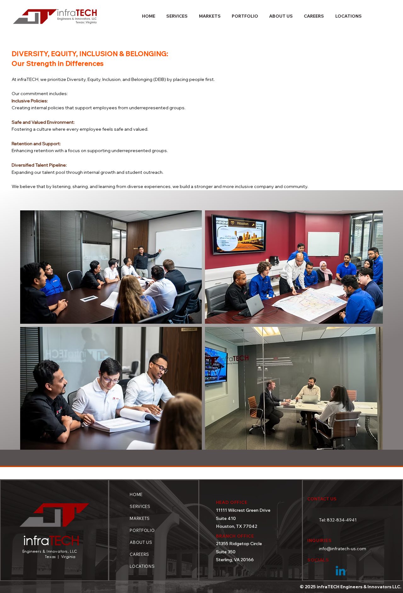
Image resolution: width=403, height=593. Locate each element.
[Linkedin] (341, 572)
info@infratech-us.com (342, 548)
